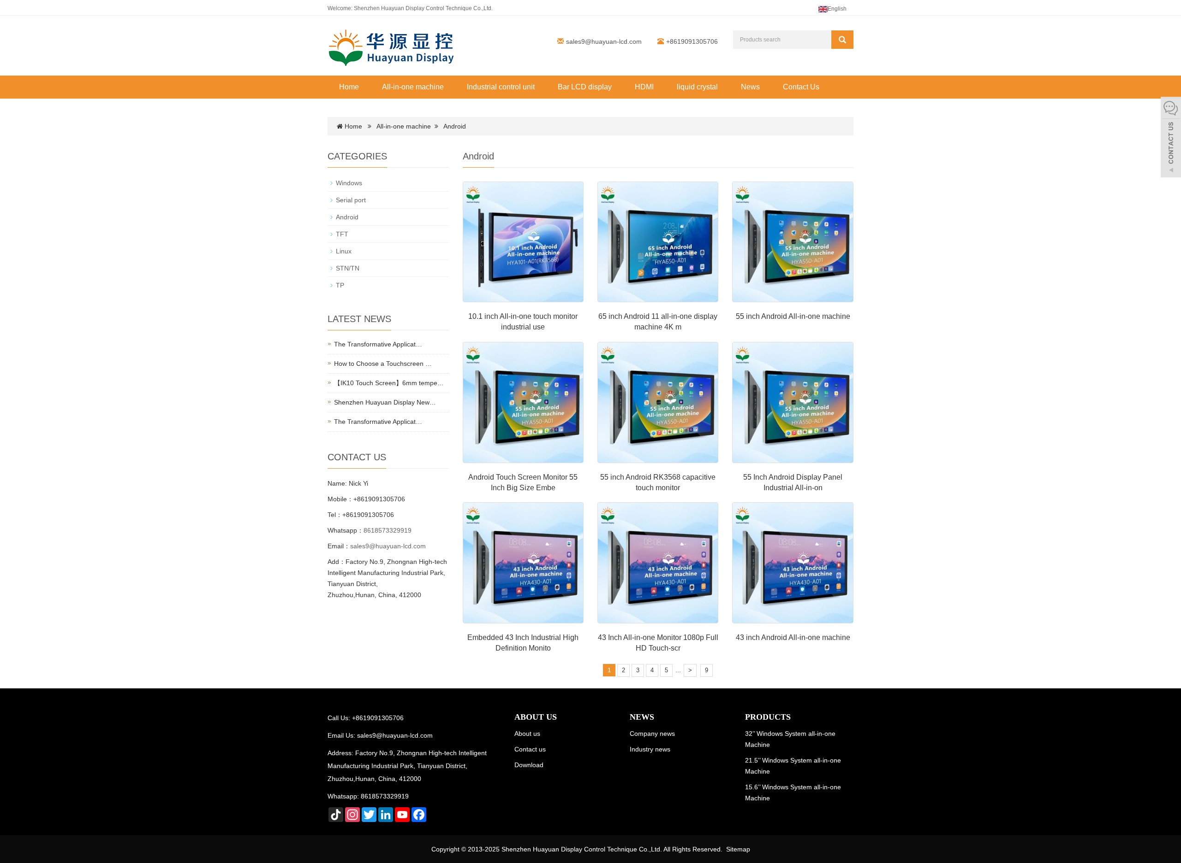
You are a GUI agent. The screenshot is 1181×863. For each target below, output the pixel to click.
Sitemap (738, 849)
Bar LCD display (585, 87)
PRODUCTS (768, 717)
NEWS (642, 717)
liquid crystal (697, 87)
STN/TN (347, 268)
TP (340, 285)
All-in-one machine (413, 87)
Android (454, 126)
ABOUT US (535, 717)
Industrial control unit (501, 87)
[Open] (1171, 138)
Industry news (650, 749)
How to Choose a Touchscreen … (383, 363)
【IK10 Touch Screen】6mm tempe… (389, 383)
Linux (344, 251)
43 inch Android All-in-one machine (793, 637)
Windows (349, 183)
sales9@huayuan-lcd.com (604, 41)
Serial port (351, 200)
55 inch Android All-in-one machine (793, 316)
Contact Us (801, 87)
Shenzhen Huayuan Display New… (385, 402)
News (750, 87)
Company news (652, 733)
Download (528, 765)
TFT (342, 234)
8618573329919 (388, 530)
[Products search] (842, 39)
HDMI (644, 87)
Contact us (530, 749)
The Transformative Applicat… (378, 344)
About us (527, 733)
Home (349, 87)
